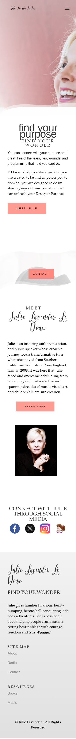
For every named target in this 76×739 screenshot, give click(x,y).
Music (12, 703)
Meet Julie (26, 208)
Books (13, 693)
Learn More (35, 406)
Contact (41, 273)
